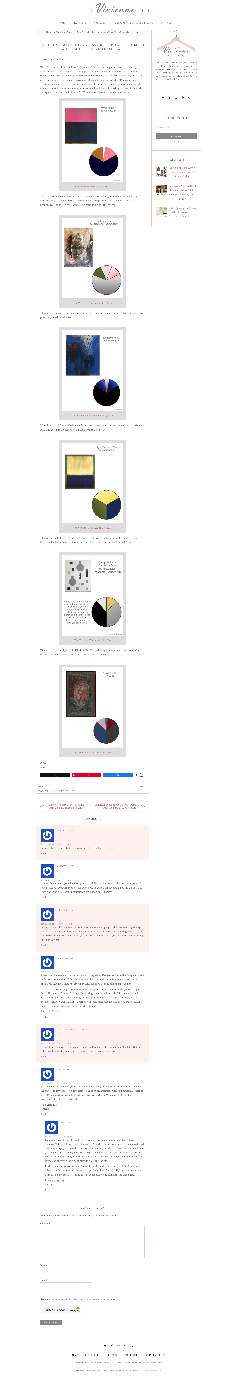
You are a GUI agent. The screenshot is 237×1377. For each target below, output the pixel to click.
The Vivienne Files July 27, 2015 (92, 186)
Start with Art (66, 791)
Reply (44, 853)
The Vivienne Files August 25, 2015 (92, 303)
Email (44, 1280)
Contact (112, 1355)
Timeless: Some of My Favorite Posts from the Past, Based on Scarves (70, 806)
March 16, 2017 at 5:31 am (54, 1083)
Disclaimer (132, 1355)
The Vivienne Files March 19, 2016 (92, 752)
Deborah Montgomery (73, 1029)
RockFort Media (154, 1363)
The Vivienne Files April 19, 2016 (92, 640)
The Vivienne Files (100, 1363)
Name (44, 1265)
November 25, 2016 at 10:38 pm (56, 924)
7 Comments (142, 786)
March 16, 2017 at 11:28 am (59, 1136)
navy (53, 791)
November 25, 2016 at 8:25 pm (56, 972)
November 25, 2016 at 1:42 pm (56, 844)
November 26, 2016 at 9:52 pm (56, 1043)
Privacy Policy (176, 141)
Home (49, 32)
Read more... (176, 79)
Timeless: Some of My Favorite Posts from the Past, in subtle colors (115, 806)
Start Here (92, 1355)
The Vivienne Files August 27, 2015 (92, 527)
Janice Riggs (70, 1122)
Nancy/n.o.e (65, 866)
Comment (46, 1223)
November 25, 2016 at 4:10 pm (56, 880)
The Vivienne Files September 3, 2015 (92, 415)
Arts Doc (63, 910)
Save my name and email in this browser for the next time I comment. (79, 1299)
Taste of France (68, 830)
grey (47, 791)
